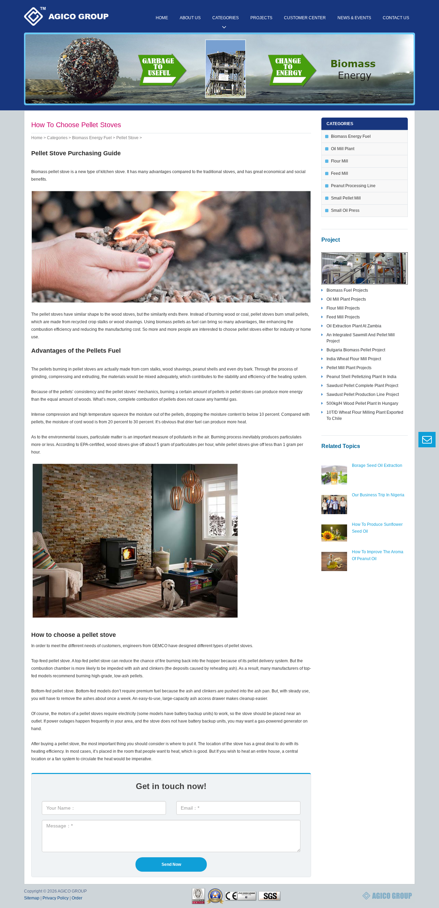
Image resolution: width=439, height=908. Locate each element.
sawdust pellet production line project (363, 394)
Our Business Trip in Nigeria (378, 495)
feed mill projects (343, 317)
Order (77, 898)
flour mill (339, 161)
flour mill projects (343, 308)
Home (162, 17)
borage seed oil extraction (377, 465)
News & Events (354, 17)
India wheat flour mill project (354, 358)
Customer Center (305, 17)
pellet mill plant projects (349, 367)
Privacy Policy (56, 898)
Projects (261, 17)
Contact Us (396, 17)
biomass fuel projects (347, 290)
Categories (225, 17)
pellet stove (127, 137)
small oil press (345, 210)
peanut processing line (353, 185)
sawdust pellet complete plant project (362, 385)
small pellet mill (346, 198)
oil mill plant (342, 148)
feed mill (339, 173)
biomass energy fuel (92, 137)
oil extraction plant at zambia (354, 326)
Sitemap (31, 898)
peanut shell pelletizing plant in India (361, 376)
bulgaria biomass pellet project (356, 350)
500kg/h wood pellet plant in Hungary (362, 403)
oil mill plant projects (346, 299)
